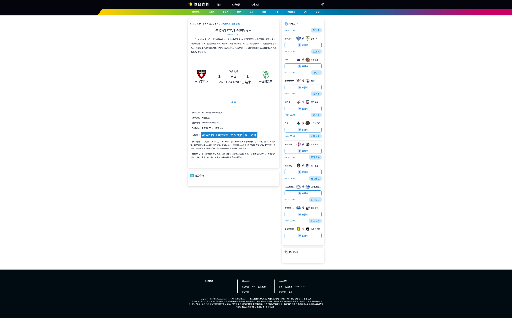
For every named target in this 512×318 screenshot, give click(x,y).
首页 (219, 4)
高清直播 (207, 135)
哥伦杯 (316, 73)
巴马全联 (315, 157)
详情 (233, 102)
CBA (318, 12)
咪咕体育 (222, 135)
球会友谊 (212, 24)
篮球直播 (236, 4)
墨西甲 (316, 94)
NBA (305, 12)
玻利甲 (316, 30)
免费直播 (236, 135)
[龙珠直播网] (199, 6)
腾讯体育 (250, 135)
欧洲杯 (225, 12)
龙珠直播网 (254, 299)
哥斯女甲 (315, 136)
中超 (251, 12)
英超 (239, 12)
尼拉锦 (316, 51)
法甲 (277, 12)
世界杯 (211, 12)
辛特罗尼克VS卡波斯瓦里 (229, 24)
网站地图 (245, 287)
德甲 (264, 12)
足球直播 (255, 4)
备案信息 (307, 299)
